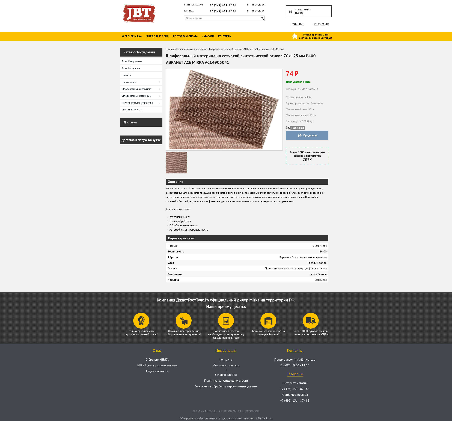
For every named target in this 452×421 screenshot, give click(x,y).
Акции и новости (157, 371)
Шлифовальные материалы (191, 49)
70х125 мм (278, 49)
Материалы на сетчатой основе (225, 49)
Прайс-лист (297, 23)
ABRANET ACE (251, 49)
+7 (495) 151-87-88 (223, 5)
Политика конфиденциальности (226, 380)
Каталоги (208, 36)
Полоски (265, 49)
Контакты (224, 36)
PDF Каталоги (321, 23)
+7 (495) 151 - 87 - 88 (295, 389)
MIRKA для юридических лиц (157, 365)
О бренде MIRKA (132, 36)
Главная (170, 49)
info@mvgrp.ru (305, 359)
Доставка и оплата (185, 36)
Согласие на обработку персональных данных (226, 386)
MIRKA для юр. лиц (157, 36)
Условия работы (226, 375)
